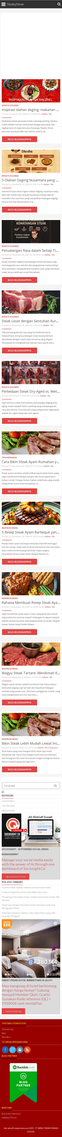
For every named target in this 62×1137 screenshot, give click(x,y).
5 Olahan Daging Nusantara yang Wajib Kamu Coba (24, 892)
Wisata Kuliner (8, 810)
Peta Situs (6, 1037)
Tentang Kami (8, 1029)
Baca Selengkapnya (19, 139)
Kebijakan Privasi (9, 1117)
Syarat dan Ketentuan (11, 1113)
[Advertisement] (31, 46)
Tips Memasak (8, 805)
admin (44, 114)
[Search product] (59, 4)
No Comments (51, 747)
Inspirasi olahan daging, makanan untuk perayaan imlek (26, 887)
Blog (3, 1033)
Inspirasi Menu (8, 801)
